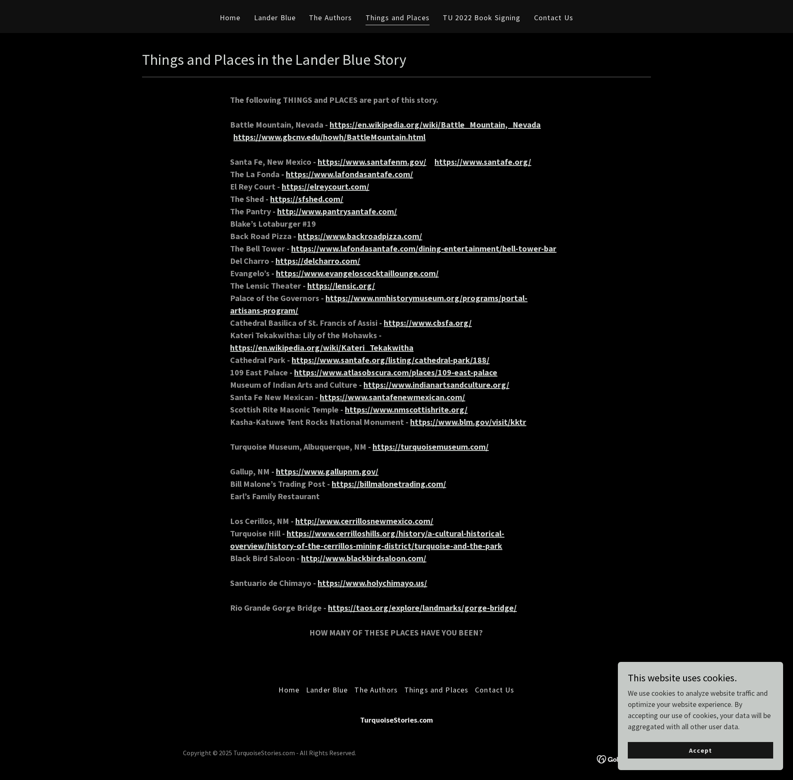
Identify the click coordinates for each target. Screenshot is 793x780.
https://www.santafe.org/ (482, 161)
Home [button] (288, 690)
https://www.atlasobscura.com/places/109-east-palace (395, 372)
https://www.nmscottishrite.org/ (406, 409)
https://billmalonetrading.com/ (389, 484)
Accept (700, 750)
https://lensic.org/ (341, 285)
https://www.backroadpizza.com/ (360, 236)
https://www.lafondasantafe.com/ (349, 174)
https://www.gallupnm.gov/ (327, 471)
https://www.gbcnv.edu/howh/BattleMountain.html (329, 137)
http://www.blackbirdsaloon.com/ (363, 558)
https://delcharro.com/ (317, 261)
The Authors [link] (330, 17)
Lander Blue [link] (275, 17)
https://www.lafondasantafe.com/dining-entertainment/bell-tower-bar (423, 248)
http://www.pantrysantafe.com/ (337, 211)
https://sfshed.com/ (306, 199)
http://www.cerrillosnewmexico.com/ (364, 521)
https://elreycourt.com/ (325, 186)
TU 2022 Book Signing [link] (482, 17)
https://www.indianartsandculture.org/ (436, 384)
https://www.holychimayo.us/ (372, 583)
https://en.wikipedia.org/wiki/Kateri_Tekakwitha (321, 347)
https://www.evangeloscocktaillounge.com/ (357, 273)
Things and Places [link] (398, 17)
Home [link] (230, 17)
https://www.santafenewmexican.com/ (392, 397)
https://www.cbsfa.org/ (428, 323)
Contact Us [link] (553, 17)
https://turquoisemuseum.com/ (431, 446)
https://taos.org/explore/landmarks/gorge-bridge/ (422, 607)
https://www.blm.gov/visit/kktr (468, 422)
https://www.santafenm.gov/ (372, 161)
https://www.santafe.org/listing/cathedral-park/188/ (390, 360)
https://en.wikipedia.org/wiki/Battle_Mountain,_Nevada (435, 124)
